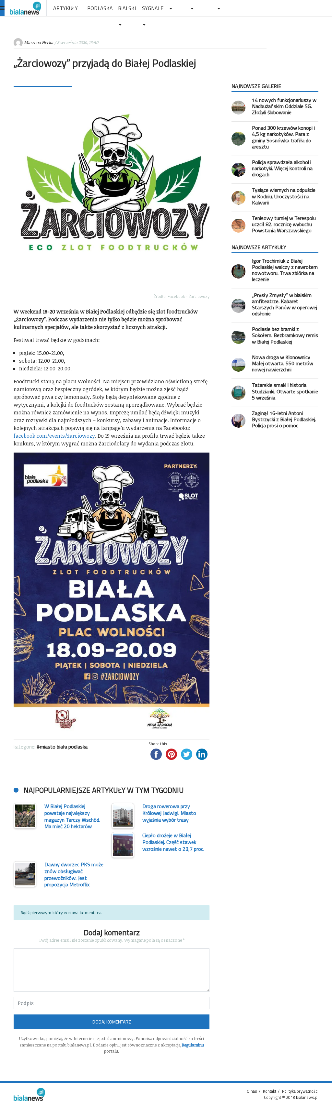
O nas (252, 1091)
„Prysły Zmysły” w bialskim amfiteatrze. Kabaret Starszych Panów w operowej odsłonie (284, 304)
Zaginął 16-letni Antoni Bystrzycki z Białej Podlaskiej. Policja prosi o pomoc (284, 419)
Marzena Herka (38, 42)
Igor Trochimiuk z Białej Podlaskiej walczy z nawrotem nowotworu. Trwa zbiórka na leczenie (285, 270)
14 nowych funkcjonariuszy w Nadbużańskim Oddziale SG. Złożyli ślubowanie (284, 106)
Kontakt (269, 1091)
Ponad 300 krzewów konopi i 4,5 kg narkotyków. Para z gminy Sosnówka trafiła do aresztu (283, 137)
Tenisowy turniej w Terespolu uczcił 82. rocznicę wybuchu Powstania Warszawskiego (284, 224)
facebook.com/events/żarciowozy (54, 435)
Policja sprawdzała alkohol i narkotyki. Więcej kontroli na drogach (282, 168)
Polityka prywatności (300, 1091)
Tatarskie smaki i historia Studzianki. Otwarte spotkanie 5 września (285, 391)
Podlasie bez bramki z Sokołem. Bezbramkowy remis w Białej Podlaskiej (285, 335)
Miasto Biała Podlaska (64, 746)
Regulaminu (193, 1045)
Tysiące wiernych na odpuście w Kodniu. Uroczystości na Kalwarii (283, 196)
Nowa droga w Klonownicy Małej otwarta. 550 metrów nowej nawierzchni (282, 363)
